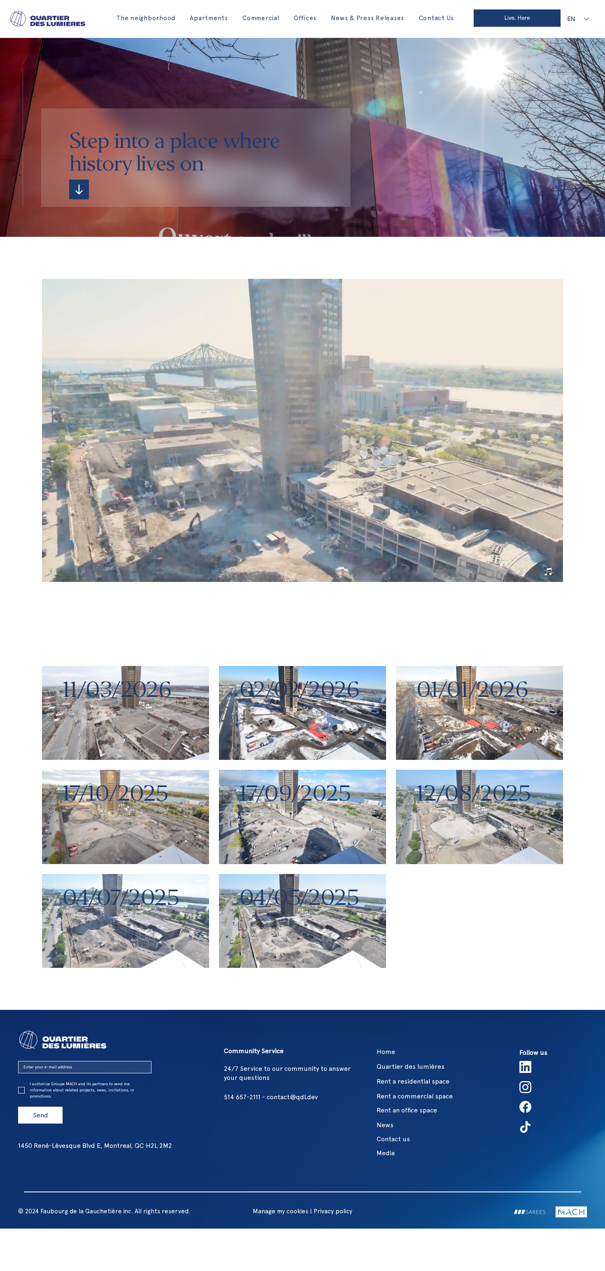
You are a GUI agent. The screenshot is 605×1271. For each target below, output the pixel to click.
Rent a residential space (413, 1081)
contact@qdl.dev (292, 1097)
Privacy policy (333, 1211)
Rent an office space (407, 1110)
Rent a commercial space (415, 1096)
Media (386, 1153)
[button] (548, 572)
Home (386, 1052)
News (385, 1125)
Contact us (393, 1139)
